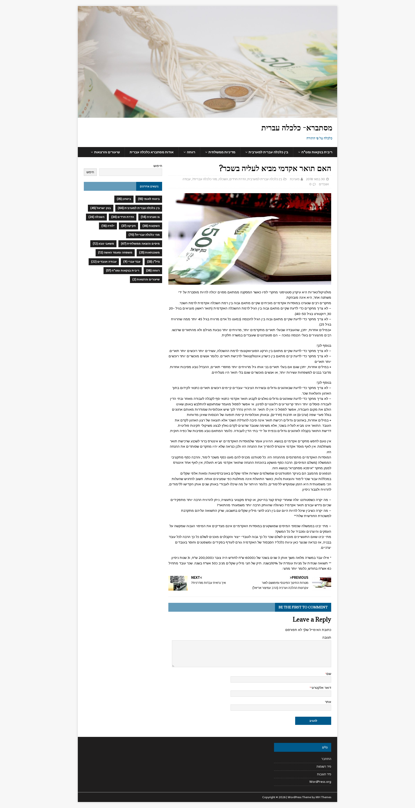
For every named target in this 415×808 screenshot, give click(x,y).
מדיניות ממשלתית (221, 152)
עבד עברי (131, 261)
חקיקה (128, 225)
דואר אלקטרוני (321, 687)
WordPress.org (320, 781)
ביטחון (124, 199)
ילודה (108, 225)
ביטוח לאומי (149, 199)
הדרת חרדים (237, 179)
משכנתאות (149, 252)
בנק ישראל (100, 208)
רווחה (191, 152)
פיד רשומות (324, 766)
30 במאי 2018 (315, 179)
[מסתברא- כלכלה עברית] (207, 115)
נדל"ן (153, 261)
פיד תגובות (324, 774)
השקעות (151, 225)
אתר (328, 701)
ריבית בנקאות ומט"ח (316, 152)
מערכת (294, 179)
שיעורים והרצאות (107, 152)
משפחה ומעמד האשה (115, 252)
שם (328, 673)
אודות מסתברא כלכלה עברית (152, 152)
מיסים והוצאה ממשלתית (140, 243)
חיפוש (157, 165)
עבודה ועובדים (103, 261)
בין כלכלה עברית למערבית (268, 152)
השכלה (223, 179)
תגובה (326, 637)
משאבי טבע (103, 243)
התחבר (326, 759)
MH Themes (323, 797)
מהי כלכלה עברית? (204, 179)
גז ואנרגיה (150, 217)
